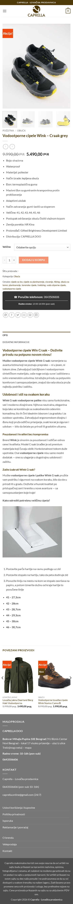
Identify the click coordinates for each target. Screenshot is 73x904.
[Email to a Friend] (24, 315)
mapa (28, 747)
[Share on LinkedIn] (36, 315)
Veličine (7, 247)
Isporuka (8, 820)
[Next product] (5, 146)
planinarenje (15, 285)
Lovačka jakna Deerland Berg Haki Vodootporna (18, 702)
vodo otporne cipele (56, 285)
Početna (8, 130)
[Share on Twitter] (18, 315)
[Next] (65, 66)
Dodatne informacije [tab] (16, 342)
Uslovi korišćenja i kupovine (19, 807)
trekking (42, 285)
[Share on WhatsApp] (5, 315)
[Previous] (8, 66)
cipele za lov (17, 281)
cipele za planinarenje (34, 281)
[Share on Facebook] (12, 315)
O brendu (8, 837)
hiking (57, 281)
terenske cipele (29, 285)
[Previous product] (12, 146)
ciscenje (49, 281)
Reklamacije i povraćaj (15, 827)
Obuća (21, 130)
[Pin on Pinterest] (30, 315)
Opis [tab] (5, 335)
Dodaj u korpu (33, 259)
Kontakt (7, 850)
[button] (5, 11)
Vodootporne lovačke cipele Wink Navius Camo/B (53, 702)
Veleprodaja (10, 844)
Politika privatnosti (14, 814)
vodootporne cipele (12, 288)
